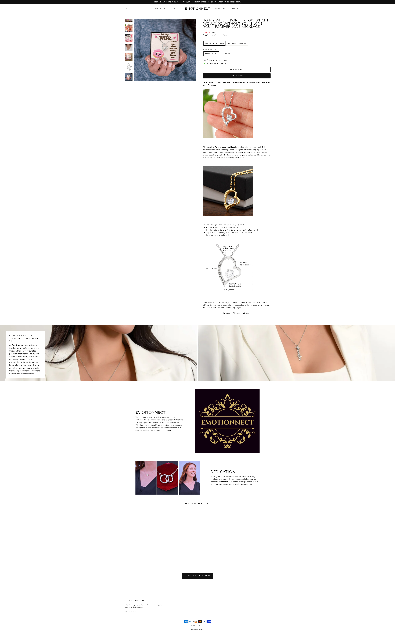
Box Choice (209, 50)
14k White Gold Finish (214, 43)
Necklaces (161, 9)
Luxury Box (225, 53)
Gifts (175, 9)
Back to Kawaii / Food (199, 576)
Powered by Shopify (197, 629)
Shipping (206, 35)
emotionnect (197, 8)
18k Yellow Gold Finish (237, 43)
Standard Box (211, 53)
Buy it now (237, 76)
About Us (220, 9)
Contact (233, 9)
